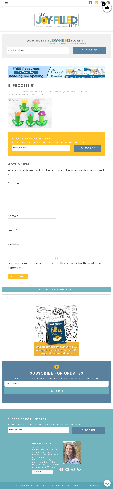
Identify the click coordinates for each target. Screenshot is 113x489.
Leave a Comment (37, 94)
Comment (16, 183)
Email (12, 230)
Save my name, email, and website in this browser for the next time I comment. (55, 265)
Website (13, 244)
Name (13, 216)
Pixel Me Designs (90, 485)
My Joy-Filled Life (56, 20)
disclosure (68, 92)
